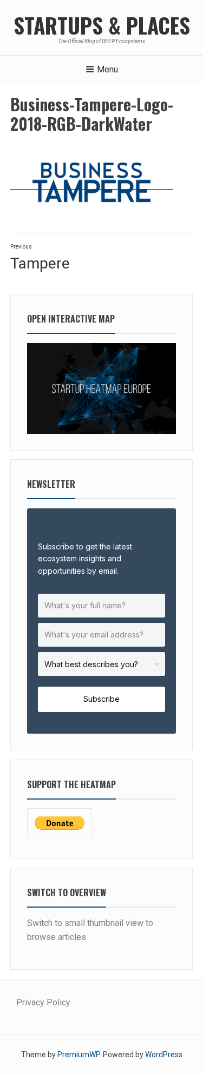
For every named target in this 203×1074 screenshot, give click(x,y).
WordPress (163, 1054)
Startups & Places (102, 25)
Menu (107, 69)
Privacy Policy (43, 1002)
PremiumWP (78, 1054)
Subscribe (101, 698)
